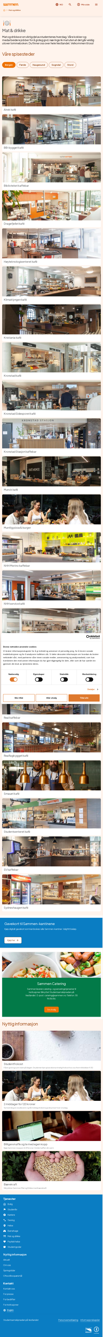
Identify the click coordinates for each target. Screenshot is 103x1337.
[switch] (39, 679)
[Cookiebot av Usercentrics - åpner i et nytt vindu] (88, 637)
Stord (70, 64)
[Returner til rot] (4, 10)
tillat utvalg (51, 698)
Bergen (9, 64)
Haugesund (39, 64)
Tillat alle (84, 698)
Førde (22, 64)
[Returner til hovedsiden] (10, 4)
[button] (70, 4)
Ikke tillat (19, 698)
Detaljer (91, 689)
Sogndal (56, 64)
